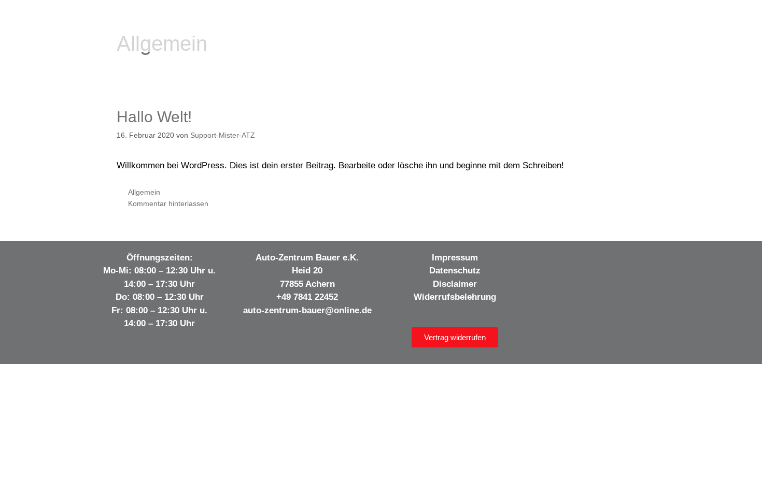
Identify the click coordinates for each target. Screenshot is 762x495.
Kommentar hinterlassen (168, 203)
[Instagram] (570, 260)
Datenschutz (455, 270)
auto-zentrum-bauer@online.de (307, 310)
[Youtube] (592, 260)
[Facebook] (549, 260)
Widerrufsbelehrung (455, 297)
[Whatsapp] (655, 260)
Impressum (455, 258)
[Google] (634, 260)
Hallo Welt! (154, 116)
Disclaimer (455, 284)
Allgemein (144, 192)
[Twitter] (613, 260)
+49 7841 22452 (307, 297)
